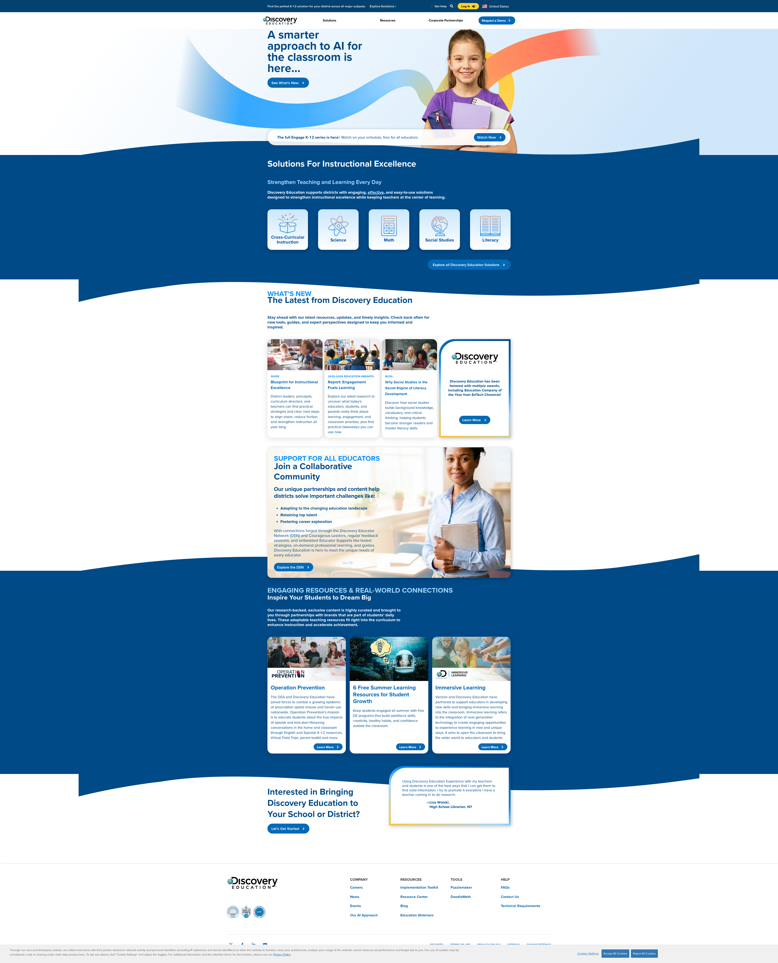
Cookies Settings (588, 953)
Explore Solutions (383, 6)
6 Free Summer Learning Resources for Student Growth (384, 694)
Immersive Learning (460, 687)
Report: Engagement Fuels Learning (351, 382)
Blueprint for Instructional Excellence (294, 382)
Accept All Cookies (615, 953)
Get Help (441, 6)
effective (376, 192)
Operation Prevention (298, 687)
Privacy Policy (282, 954)
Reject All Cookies (644, 953)
